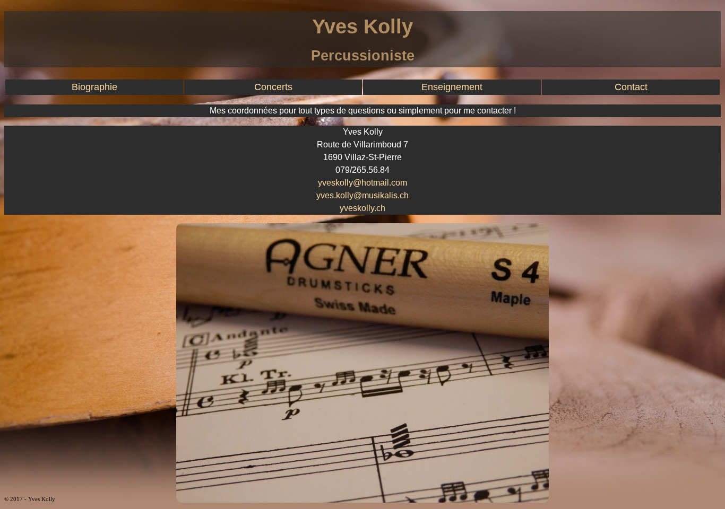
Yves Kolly (362, 26)
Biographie (94, 87)
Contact (631, 87)
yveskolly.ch (362, 208)
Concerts (273, 87)
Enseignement (451, 87)
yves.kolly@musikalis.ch (362, 195)
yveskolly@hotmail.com (362, 182)
